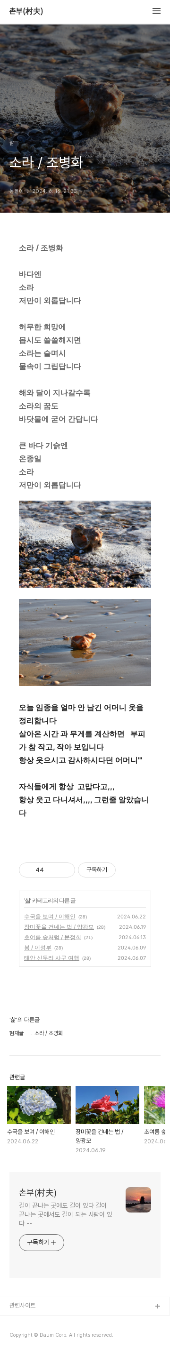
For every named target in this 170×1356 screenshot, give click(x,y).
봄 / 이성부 (37, 947)
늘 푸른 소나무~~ (30, 1321)
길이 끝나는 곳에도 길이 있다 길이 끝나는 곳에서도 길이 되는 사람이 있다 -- (65, 1214)
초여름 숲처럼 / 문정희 (52, 937)
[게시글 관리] (64, 870)
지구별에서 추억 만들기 (37, 1336)
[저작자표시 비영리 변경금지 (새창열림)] (128, 870)
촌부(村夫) (26, 11)
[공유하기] (53, 870)
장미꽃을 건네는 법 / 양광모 (59, 926)
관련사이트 (22, 1305)
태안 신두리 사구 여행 (51, 957)
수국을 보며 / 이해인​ (50, 916)
